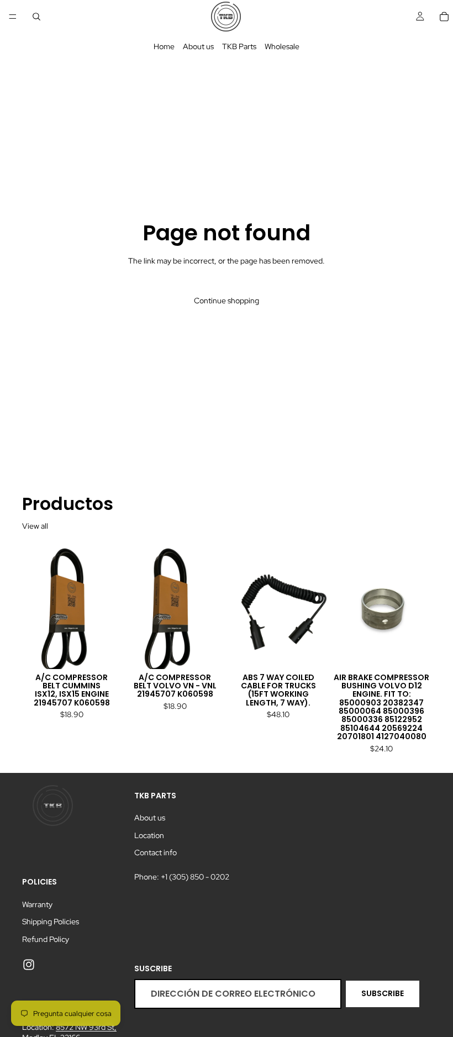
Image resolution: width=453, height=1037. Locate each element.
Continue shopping (226, 301)
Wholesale (282, 46)
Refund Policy (45, 939)
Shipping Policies (50, 922)
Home (164, 46)
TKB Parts (239, 46)
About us (198, 46)
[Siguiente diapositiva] (109, 607)
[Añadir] (104, 652)
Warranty (37, 904)
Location (149, 835)
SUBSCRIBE (382, 993)
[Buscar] (36, 16)
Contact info (155, 852)
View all (35, 526)
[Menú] (12, 16)
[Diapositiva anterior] (34, 607)
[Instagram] (28, 964)
